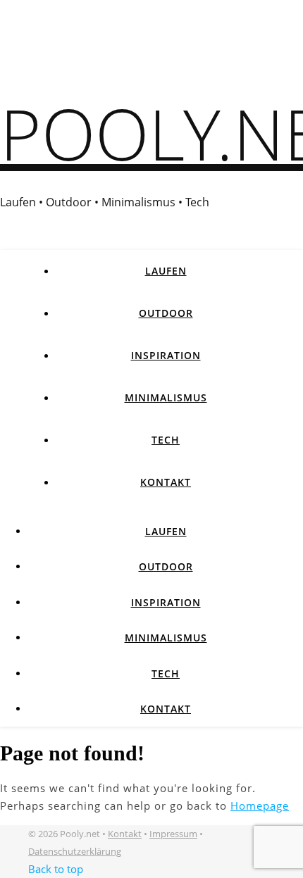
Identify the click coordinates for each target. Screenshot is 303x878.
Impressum (173, 833)
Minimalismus (166, 397)
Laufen (166, 270)
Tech (166, 439)
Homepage (259, 805)
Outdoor (166, 313)
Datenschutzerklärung (74, 851)
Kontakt (165, 482)
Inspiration (166, 355)
